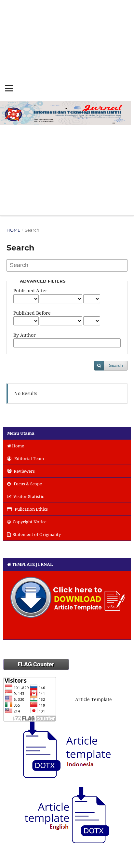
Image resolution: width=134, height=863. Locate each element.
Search (116, 365)
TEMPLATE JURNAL (32, 564)
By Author (24, 335)
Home (13, 230)
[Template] (67, 599)
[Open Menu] (9, 88)
